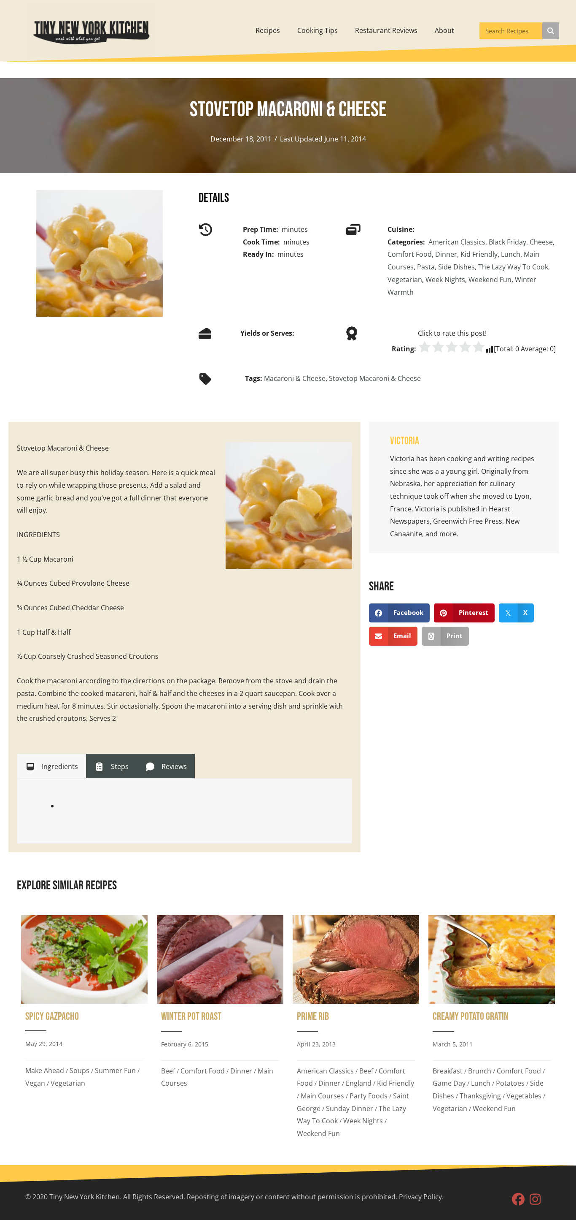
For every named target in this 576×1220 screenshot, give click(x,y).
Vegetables (523, 1095)
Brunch (479, 1071)
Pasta (426, 267)
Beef (168, 1071)
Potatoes (510, 1083)
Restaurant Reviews (386, 30)
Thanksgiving (480, 1095)
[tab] (51, 766)
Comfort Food (410, 254)
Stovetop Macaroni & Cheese (375, 378)
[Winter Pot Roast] (220, 1029)
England (358, 1083)
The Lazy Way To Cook (513, 267)
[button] (518, 1199)
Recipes (268, 30)
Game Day (449, 1083)
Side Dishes (456, 267)
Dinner (446, 254)
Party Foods (369, 1095)
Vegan (35, 1083)
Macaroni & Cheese (295, 378)
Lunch (510, 254)
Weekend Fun (489, 279)
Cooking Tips (317, 30)
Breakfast (448, 1071)
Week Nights (445, 279)
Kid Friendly (479, 254)
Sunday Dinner (349, 1108)
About (444, 30)
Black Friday (507, 242)
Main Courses (322, 1095)
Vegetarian (405, 279)
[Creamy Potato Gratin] (491, 1029)
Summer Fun (115, 1070)
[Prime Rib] (355, 1029)
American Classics (456, 242)
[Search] (550, 30)
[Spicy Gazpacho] (84, 1029)
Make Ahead (44, 1070)
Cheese (541, 242)
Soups (79, 1070)
